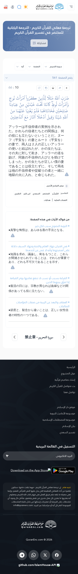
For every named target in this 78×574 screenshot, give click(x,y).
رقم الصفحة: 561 (62, 77)
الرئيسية (71, 367)
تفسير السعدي (67, 432)
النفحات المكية (60, 200)
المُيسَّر (55, 194)
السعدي (36, 194)
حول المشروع (68, 373)
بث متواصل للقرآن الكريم (62, 386)
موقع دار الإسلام (66, 407)
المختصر (46, 194)
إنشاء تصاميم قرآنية (65, 379)
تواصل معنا (69, 392)
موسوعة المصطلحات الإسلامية (59, 419)
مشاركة (41, 43)
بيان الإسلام (68, 426)
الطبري (18, 194)
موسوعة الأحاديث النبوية (62, 413)
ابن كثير (27, 194)
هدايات (47, 200)
